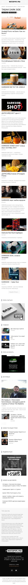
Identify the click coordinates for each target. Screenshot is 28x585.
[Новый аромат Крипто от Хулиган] (5, 434)
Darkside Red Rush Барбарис (12, 233)
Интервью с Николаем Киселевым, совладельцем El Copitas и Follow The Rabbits (13, 402)
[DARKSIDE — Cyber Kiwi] (14, 274)
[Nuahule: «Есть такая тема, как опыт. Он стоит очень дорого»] (5, 345)
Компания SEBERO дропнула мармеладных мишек (13, 501)
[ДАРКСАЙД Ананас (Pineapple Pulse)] (14, 165)
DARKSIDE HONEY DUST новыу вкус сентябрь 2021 (13, 147)
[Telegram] (16, 570)
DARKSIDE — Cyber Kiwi (10, 282)
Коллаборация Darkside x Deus (13, 61)
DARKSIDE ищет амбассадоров (13, 200)
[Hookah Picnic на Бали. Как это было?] (14, 23)
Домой (3, 6)
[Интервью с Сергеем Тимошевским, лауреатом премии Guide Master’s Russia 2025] (5, 416)
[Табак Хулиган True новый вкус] (5, 338)
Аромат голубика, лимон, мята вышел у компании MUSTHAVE (13, 497)
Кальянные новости (6, 58)
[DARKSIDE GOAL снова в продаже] (14, 247)
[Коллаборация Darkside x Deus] (14, 53)
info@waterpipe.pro (14, 566)
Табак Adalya (5, 12)
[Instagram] (11, 570)
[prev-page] (3, 424)
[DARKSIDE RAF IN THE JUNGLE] (14, 79)
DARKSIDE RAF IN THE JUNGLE (13, 87)
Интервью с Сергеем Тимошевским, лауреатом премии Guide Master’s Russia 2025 (18, 417)
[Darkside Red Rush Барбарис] (14, 224)
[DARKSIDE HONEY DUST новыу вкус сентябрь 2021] (14, 137)
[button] (2, 2)
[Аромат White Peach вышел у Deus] (5, 442)
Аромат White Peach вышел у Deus (15, 440)
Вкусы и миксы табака (6, 84)
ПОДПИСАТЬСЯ (7, 452)
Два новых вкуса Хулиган (17, 328)
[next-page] (5, 424)
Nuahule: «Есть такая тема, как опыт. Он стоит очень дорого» (18, 345)
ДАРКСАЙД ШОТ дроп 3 (11, 113)
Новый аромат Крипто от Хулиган (17, 432)
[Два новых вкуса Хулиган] (5, 330)
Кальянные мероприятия (7, 28)
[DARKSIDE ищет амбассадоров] (14, 192)
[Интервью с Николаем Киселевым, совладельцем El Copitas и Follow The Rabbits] (14, 389)
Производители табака (11, 6)
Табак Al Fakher (12, 12)
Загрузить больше (13, 292)
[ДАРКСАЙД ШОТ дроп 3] (14, 105)
